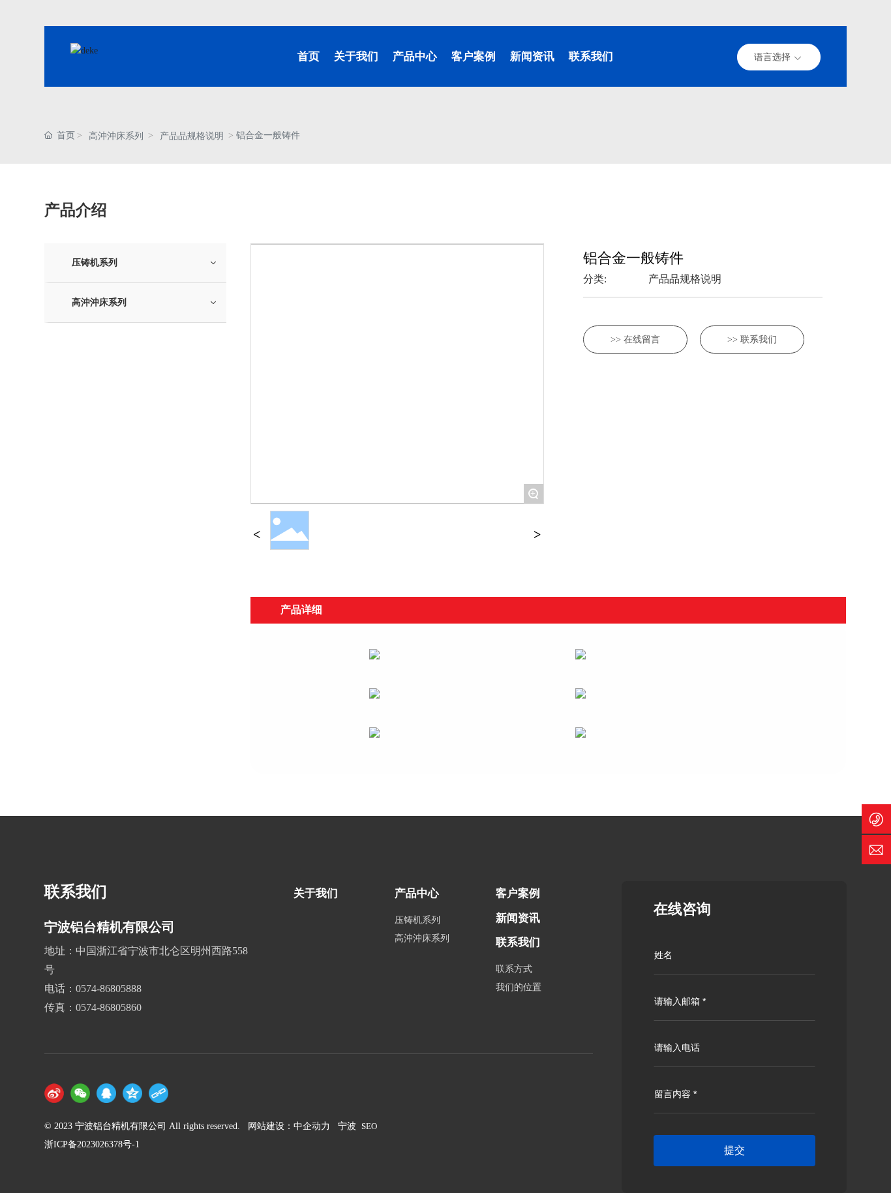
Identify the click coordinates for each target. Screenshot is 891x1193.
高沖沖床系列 (116, 136)
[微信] (80, 1093)
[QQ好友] (106, 1093)
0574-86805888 (109, 988)
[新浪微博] (54, 1093)
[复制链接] (158, 1093)
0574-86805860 (109, 1007)
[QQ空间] (132, 1093)
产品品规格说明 (192, 136)
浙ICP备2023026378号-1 (92, 1144)
